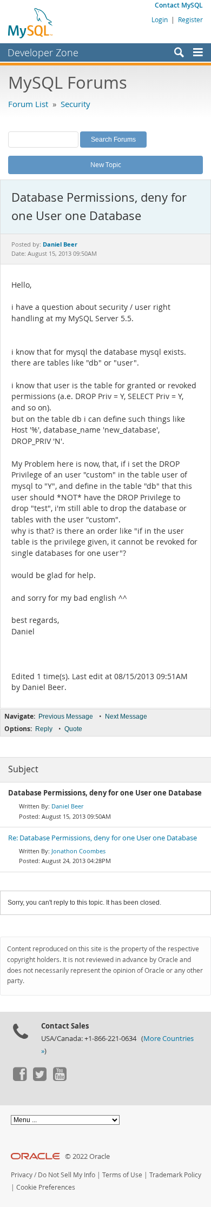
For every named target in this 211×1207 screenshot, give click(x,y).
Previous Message (65, 716)
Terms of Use (122, 1175)
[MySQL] (30, 22)
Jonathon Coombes (78, 851)
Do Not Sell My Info (66, 1175)
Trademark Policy (175, 1175)
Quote (73, 729)
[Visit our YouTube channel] (59, 1078)
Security (75, 103)
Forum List (28, 103)
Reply (43, 729)
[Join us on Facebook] (19, 1078)
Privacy (21, 1175)
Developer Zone (43, 52)
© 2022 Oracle (87, 1156)
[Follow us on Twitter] (39, 1078)
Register (190, 19)
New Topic (105, 164)
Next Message (126, 716)
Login (159, 19)
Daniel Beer (67, 806)
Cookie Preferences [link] (45, 1187)
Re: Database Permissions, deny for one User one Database (102, 838)
